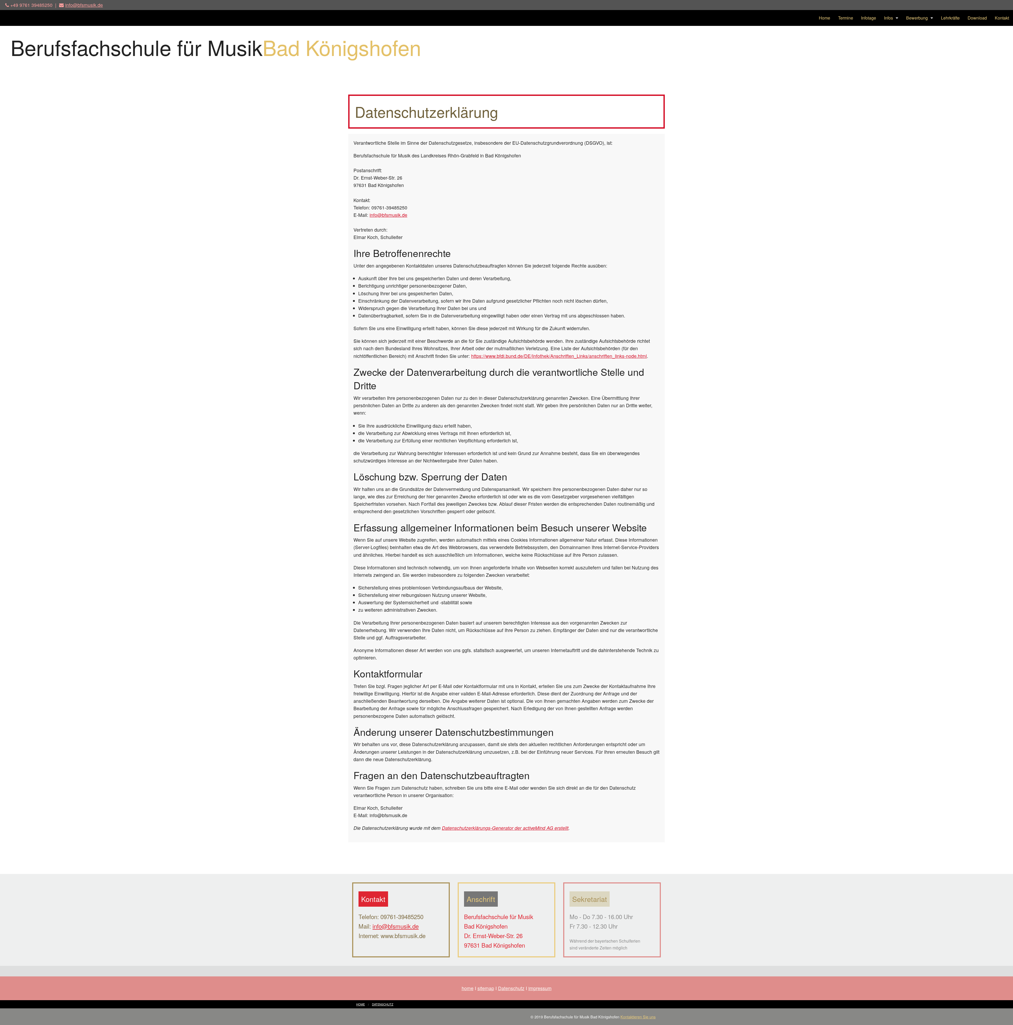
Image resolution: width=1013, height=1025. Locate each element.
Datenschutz (511, 988)
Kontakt (1002, 18)
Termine (845, 18)
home (468, 988)
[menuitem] (824, 18)
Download (977, 18)
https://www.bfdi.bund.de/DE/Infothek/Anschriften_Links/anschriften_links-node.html (559, 356)
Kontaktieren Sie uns (638, 1016)
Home (824, 18)
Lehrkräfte (950, 18)
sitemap (485, 988)
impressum (540, 988)
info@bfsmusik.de (84, 5)
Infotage (868, 18)
